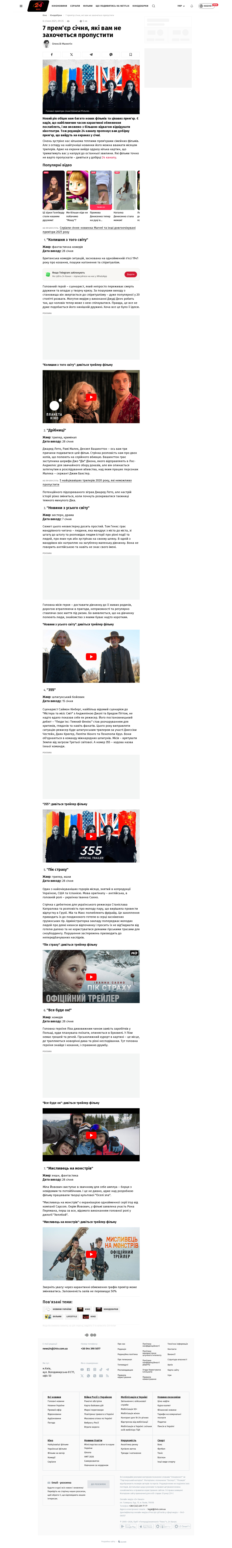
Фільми (88, 6)
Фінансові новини (167, 1410)
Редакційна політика (128, 1354)
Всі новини (54, 1397)
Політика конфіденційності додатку (151, 1363)
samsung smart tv (182, 1526)
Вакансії (171, 1354)
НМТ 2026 (89, 1456)
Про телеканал (125, 1360)
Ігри (170, 1375)
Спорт (161, 1440)
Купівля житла (128, 1448)
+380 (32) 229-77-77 (138, 1506)
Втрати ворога (91, 1427)
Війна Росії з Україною (98, 1397)
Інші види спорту (166, 1461)
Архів (170, 1365)
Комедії (51, 1457)
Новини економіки (169, 1397)
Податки (162, 1422)
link (82, 1369)
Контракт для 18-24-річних (134, 1417)
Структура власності (177, 1360)
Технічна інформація (178, 1344)
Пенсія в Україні (166, 1426)
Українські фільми (57, 1448)
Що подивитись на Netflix (112, 6)
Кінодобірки (140, 6)
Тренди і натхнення (131, 1453)
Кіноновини (59, 6)
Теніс (160, 1453)
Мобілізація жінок (130, 1413)
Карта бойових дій (94, 1405)
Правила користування (124, 1376)
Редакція (122, 1349)
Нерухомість (128, 1440)
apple (146, 1526)
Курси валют (164, 1405)
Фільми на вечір (56, 1453)
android (128, 1526)
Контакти (172, 1349)
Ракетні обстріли (93, 1401)
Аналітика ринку (129, 1444)
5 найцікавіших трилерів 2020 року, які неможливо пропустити (87, 482)
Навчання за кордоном (96, 1465)
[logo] (38, 6)
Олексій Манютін (62, 44)
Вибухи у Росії (91, 1422)
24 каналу (109, 157)
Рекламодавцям (125, 1370)
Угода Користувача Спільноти (152, 1371)
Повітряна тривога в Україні (99, 1414)
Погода (51, 1422)
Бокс (160, 1444)
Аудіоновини (54, 1418)
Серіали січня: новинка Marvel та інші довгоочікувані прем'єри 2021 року (89, 230)
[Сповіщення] (192, 6)
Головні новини (56, 1401)
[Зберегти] (131, 54)
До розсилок (98, 1484)
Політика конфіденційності (151, 1345)
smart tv (163, 1526)
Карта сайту (173, 1370)
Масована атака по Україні (98, 1418)
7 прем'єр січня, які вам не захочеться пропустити (90, 15)
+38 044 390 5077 (90, 1348)
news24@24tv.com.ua (55, 1348)
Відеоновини (54, 1414)
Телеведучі (123, 1365)
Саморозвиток (91, 1461)
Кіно (45, 15)
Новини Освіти (93, 1440)
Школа (87, 1452)
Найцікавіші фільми (58, 1444)
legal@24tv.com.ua (157, 1509)
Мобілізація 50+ (129, 1409)
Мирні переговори (94, 1410)
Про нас (121, 1344)
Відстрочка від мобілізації (134, 1422)
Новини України (56, 1405)
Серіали (75, 6)
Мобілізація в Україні (134, 1397)
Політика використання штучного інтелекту (152, 1353)
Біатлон (162, 1457)
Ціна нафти (163, 1401)
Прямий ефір (54, 1410)
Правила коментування (149, 1378)
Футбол (161, 1448)
